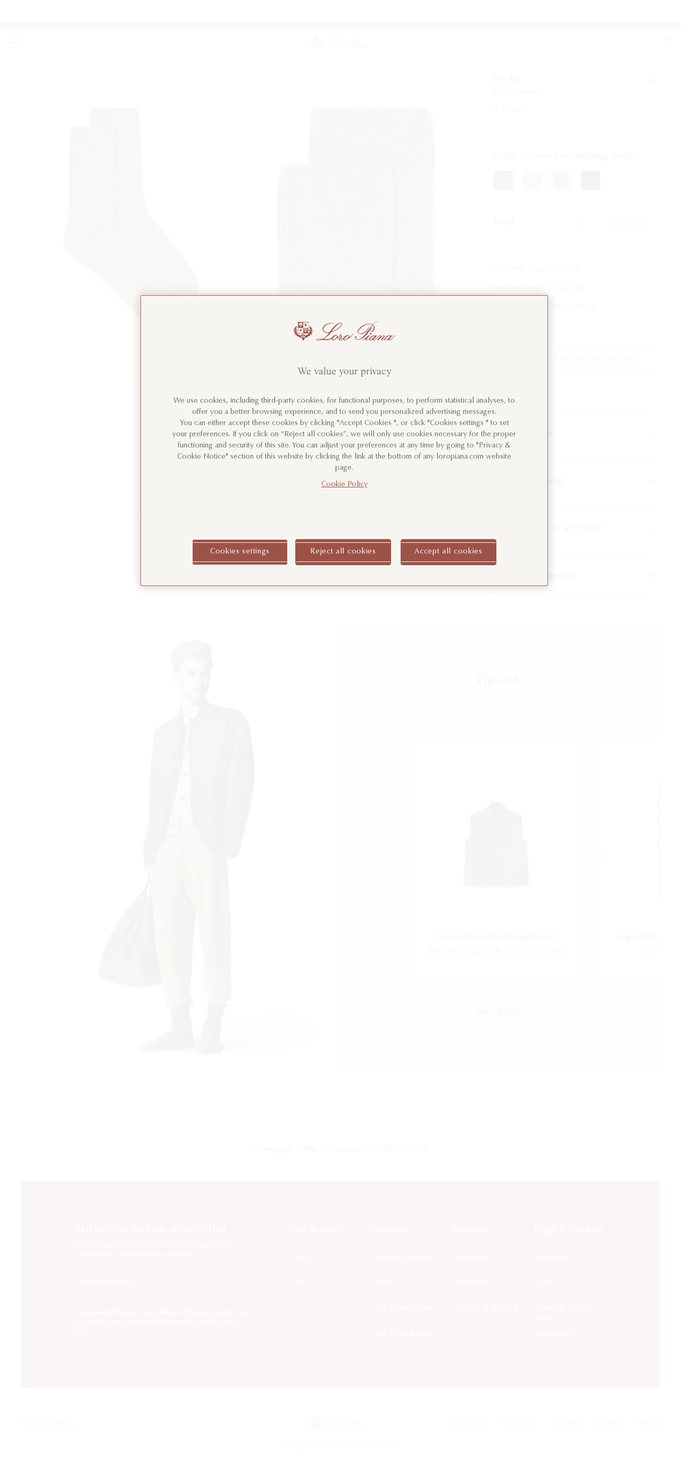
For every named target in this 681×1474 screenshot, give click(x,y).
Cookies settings (240, 552)
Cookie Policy (344, 484)
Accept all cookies (448, 552)
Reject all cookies (343, 552)
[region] (344, 441)
